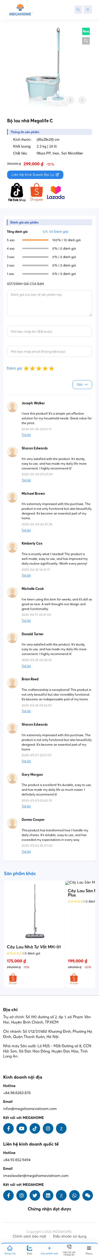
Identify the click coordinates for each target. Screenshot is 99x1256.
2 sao (10, 265)
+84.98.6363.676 (17, 1092)
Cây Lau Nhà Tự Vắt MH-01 (34, 947)
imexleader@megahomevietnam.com (36, 1175)
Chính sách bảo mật (29, 1236)
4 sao (11, 248)
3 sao (10, 257)
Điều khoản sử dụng (69, 1236)
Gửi (80, 384)
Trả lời (26, 435)
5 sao (11, 240)
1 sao (10, 274)
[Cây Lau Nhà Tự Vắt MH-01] (34, 911)
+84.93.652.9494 (17, 1159)
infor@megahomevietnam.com (30, 1108)
